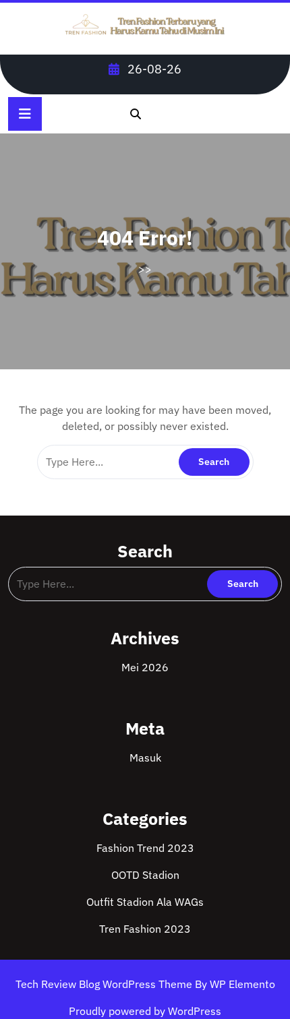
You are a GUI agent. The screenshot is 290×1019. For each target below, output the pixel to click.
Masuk (145, 757)
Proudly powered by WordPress (145, 1011)
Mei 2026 (145, 667)
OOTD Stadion (145, 875)
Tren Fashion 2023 (145, 928)
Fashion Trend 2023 (145, 848)
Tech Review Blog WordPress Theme (105, 984)
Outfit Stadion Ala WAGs (145, 901)
